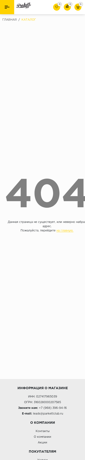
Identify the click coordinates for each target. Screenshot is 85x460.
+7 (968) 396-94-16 (53, 408)
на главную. (64, 230)
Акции (42, 442)
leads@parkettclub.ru (48, 413)
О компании (42, 437)
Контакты (43, 431)
